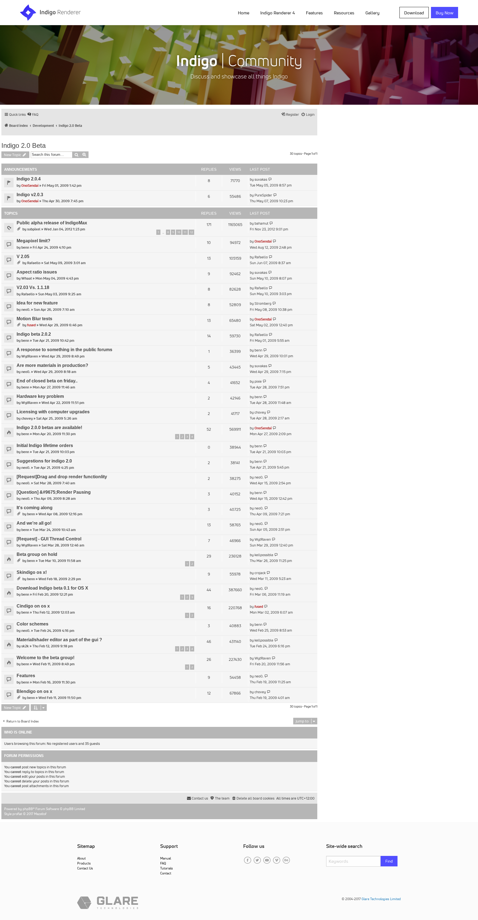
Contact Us (85, 868)
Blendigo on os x (34, 691)
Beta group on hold (37, 554)
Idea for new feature (37, 303)
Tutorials (166, 868)
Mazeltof (40, 813)
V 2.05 (23, 256)
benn (25, 247)
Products (84, 863)
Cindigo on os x (33, 606)
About (81, 858)
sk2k (25, 646)
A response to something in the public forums (64, 349)
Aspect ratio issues (37, 272)
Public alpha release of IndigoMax (52, 222)
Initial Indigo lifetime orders (45, 445)
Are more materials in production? (52, 365)
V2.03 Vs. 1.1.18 (33, 287)
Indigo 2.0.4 (29, 179)
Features (314, 12)
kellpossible (263, 555)
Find (389, 861)
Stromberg (262, 303)
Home (243, 12)
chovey (27, 418)
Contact (165, 873)
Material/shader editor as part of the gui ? (59, 639)
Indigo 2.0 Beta (23, 145)
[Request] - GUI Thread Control (49, 539)
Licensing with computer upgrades (53, 411)
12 (191, 232)
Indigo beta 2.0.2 (34, 334)
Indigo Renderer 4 (277, 12)
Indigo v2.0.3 (30, 194)
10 (178, 232)
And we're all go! (34, 523)
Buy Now (444, 12)
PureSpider (263, 195)
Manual (165, 858)
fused (31, 325)
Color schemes (32, 624)
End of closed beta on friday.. (47, 380)
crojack (260, 573)
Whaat (26, 278)
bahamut (261, 223)
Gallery (372, 12)
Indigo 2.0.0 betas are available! (49, 427)
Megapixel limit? (33, 240)
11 (185, 232)
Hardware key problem (40, 396)
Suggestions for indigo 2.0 (44, 461)
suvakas (260, 179)
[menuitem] (244, 12)
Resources (344, 12)
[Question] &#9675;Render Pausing (54, 492)
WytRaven (29, 356)
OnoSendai (29, 185)
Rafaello (33, 263)
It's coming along (35, 507)
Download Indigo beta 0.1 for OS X (52, 588)
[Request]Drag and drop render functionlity (62, 476)
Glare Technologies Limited (381, 899)
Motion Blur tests (34, 318)
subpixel (33, 229)
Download (414, 12)
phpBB (28, 808)
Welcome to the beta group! (45, 657)
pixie (258, 381)
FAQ (163, 863)
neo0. (25, 309)
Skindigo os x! (32, 572)
